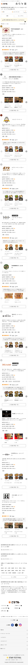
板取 (20, 570)
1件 (13, 238)
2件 (13, 139)
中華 (6, 549)
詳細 (14, 40)
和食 (2, 549)
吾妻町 (2, 570)
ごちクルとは (4, 605)
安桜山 (24, 568)
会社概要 (7, 659)
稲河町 (10, 572)
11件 (14, 384)
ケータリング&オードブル (23, 616)
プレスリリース (20, 659)
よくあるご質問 (4, 608)
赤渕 (6, 568)
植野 (23, 572)
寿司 (8, 549)
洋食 (4, 549)
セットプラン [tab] (21, 15)
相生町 (2, 568)
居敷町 (12, 570)
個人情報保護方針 (13, 659)
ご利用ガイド (17, 605)
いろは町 (19, 572)
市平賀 (23, 570)
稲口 (6, 572)
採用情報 (17, 659)
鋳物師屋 (14, 572)
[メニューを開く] (25, 4)
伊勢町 (16, 570)
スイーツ (10, 549)
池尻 (6, 570)
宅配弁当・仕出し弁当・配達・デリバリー (9, 616)
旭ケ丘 (16, 568)
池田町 (9, 570)
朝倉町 (12, 568)
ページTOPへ (13, 620)
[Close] (25, 21)
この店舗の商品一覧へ (14, 69)
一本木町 (3, 572)
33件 (14, 188)
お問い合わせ (4, 610)
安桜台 (20, 568)
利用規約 (16, 608)
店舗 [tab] (7, 15)
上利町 (9, 568)
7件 (13, 49)
